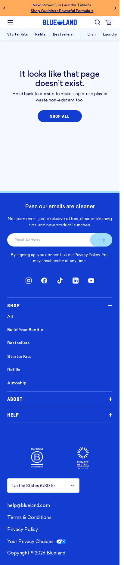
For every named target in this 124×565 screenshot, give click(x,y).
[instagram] (29, 280)
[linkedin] (76, 280)
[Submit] (101, 240)
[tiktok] (60, 280)
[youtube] (91, 280)
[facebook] (44, 280)
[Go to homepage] (60, 22)
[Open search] (98, 22)
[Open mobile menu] (10, 22)
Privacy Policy (87, 254)
